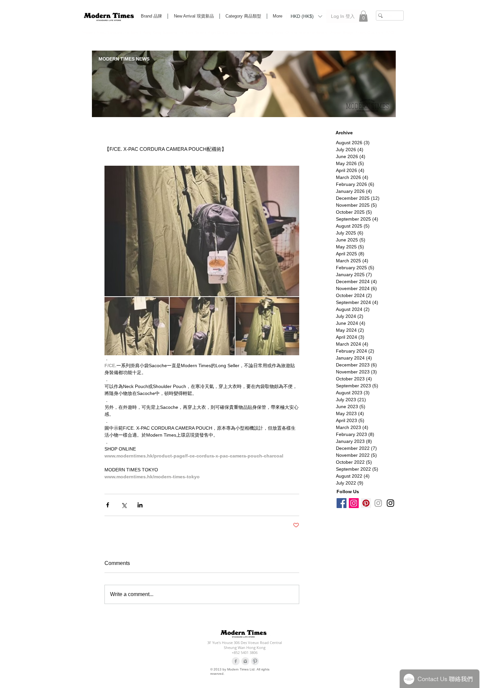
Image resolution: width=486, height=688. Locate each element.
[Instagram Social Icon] (354, 503)
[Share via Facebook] (107, 505)
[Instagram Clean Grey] (245, 661)
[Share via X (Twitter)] (124, 505)
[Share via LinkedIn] (140, 505)
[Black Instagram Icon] (390, 503)
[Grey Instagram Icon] (378, 503)
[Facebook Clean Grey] (236, 661)
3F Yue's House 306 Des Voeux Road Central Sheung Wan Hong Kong (244, 645)
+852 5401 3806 (245, 652)
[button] (306, 16)
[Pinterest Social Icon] (366, 503)
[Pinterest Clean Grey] (255, 661)
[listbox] (306, 16)
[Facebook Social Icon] (341, 503)
